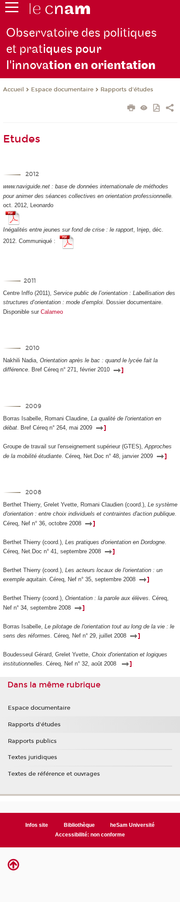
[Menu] (12, 9)
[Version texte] (144, 108)
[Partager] (169, 108)
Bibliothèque (79, 825)
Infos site (36, 825)
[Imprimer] (131, 108)
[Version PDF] (157, 108)
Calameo (52, 312)
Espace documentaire (62, 89)
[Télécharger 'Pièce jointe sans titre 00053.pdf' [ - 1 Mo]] (12, 217)
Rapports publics (32, 741)
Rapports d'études (126, 89)
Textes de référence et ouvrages (54, 773)
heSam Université (132, 825)
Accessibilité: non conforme (90, 835)
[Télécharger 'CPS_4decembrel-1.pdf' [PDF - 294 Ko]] (66, 241)
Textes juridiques (32, 757)
